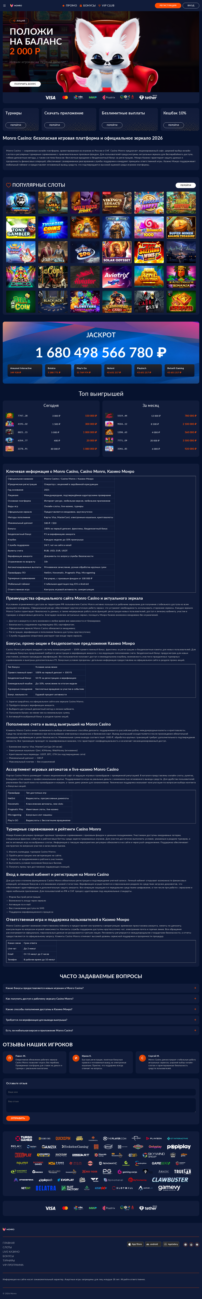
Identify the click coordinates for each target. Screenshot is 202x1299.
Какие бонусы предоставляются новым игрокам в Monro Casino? (45, 988)
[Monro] (16, 5)
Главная (9, 1243)
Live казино (11, 1252)
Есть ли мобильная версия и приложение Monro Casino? (39, 1030)
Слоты (7, 1247)
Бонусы (8, 1256)
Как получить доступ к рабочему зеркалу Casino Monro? (39, 999)
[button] (4, 5)
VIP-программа (13, 1265)
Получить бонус (25, 84)
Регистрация (168, 5)
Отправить (18, 1118)
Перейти (15, 125)
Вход (191, 5)
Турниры (9, 1260)
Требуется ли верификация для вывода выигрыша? (36, 1020)
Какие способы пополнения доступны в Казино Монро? (39, 1009)
